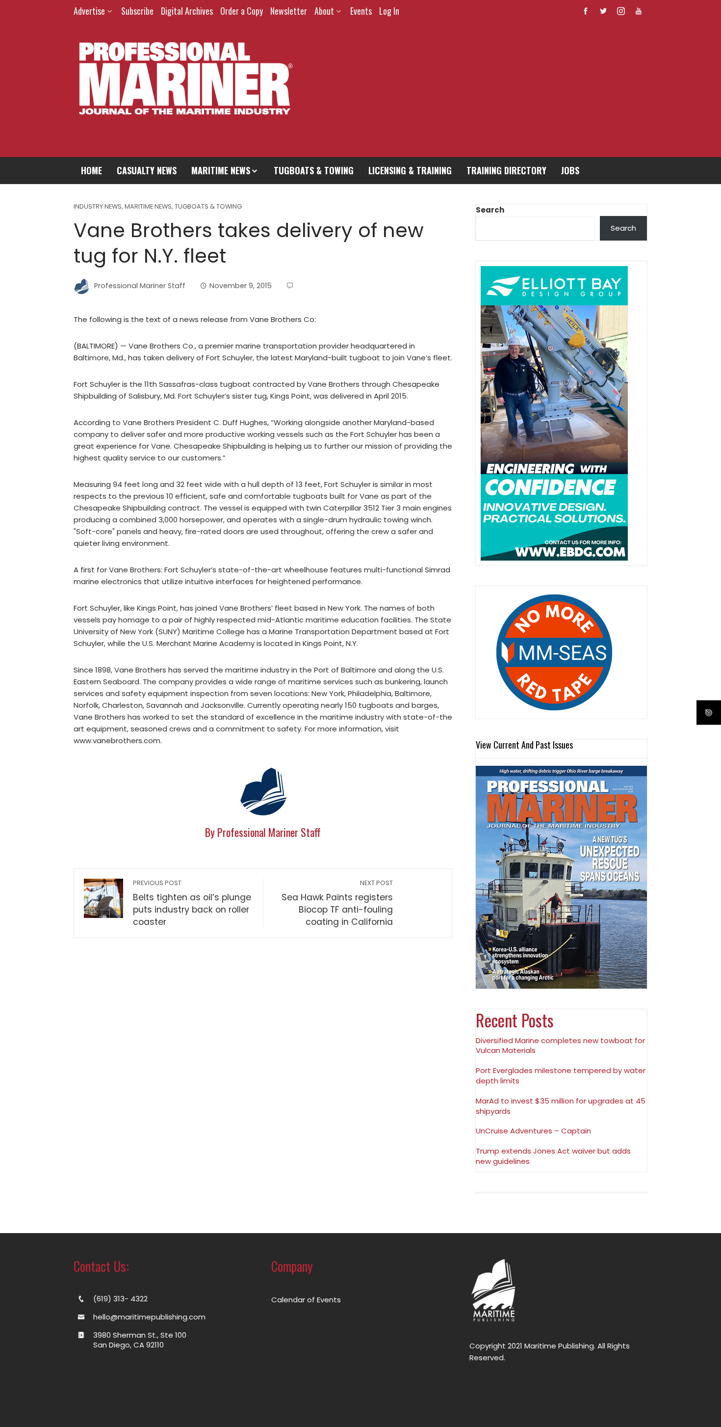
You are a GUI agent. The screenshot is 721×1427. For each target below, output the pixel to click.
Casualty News (147, 170)
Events (361, 10)
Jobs (570, 170)
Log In (389, 10)
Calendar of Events (306, 1299)
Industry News (98, 207)
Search (490, 210)
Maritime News (220, 170)
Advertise (89, 10)
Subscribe (137, 10)
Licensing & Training (410, 170)
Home (91, 170)
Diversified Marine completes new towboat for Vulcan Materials (560, 1045)
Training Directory (506, 170)
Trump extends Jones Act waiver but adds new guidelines (553, 1156)
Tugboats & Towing (314, 170)
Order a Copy (241, 10)
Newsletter (288, 10)
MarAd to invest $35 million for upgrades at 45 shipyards (560, 1106)
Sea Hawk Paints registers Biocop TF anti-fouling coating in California (337, 903)
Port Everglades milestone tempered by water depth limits (560, 1075)
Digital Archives (187, 10)
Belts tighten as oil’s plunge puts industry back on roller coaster (192, 903)
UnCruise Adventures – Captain (533, 1131)
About (324, 10)
